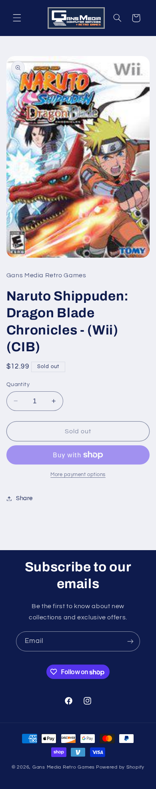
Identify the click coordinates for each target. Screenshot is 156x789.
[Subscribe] (130, 641)
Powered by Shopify (120, 767)
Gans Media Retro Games (63, 767)
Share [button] (24, 498)
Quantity (18, 384)
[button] (17, 18)
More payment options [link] (78, 474)
